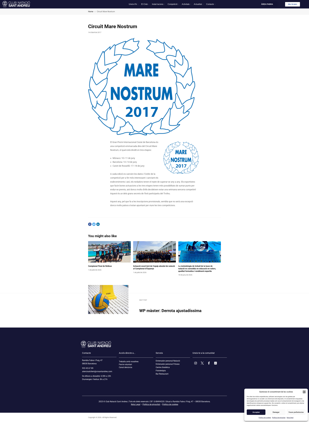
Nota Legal (135, 404)
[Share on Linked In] (98, 224)
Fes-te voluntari (125, 364)
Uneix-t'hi (133, 4)
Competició (172, 4)
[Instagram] (196, 363)
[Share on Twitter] (94, 224)
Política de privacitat (278, 417)
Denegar (276, 412)
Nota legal (290, 417)
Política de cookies (265, 417)
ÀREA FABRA (267, 4)
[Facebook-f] (209, 363)
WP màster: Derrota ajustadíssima (170, 310)
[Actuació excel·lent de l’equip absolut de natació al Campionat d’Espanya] (154, 252)
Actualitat (198, 4)
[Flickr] (215, 363)
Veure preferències (296, 412)
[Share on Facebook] (89, 224)
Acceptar (256, 412)
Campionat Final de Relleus (100, 266)
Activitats (186, 4)
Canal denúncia (125, 367)
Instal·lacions (157, 4)
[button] (304, 392)
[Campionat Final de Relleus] (109, 252)
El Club (144, 4)
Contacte (210, 4)
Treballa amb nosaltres (128, 361)
